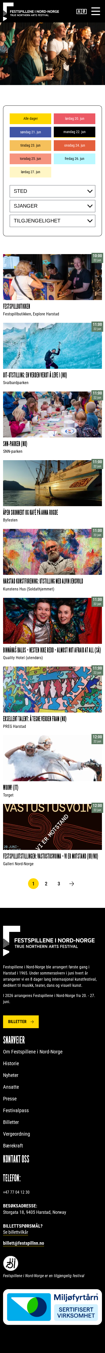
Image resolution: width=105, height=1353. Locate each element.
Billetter (17, 1021)
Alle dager (30, 118)
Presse (10, 1099)
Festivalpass (16, 1110)
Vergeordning (16, 1134)
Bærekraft (13, 1146)
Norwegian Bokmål (84, 11)
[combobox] (52, 191)
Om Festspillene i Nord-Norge (32, 1052)
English (79, 11)
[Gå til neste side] (71, 883)
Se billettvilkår (15, 1232)
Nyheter (10, 1075)
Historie (11, 1063)
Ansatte (11, 1087)
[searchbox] (45, 191)
